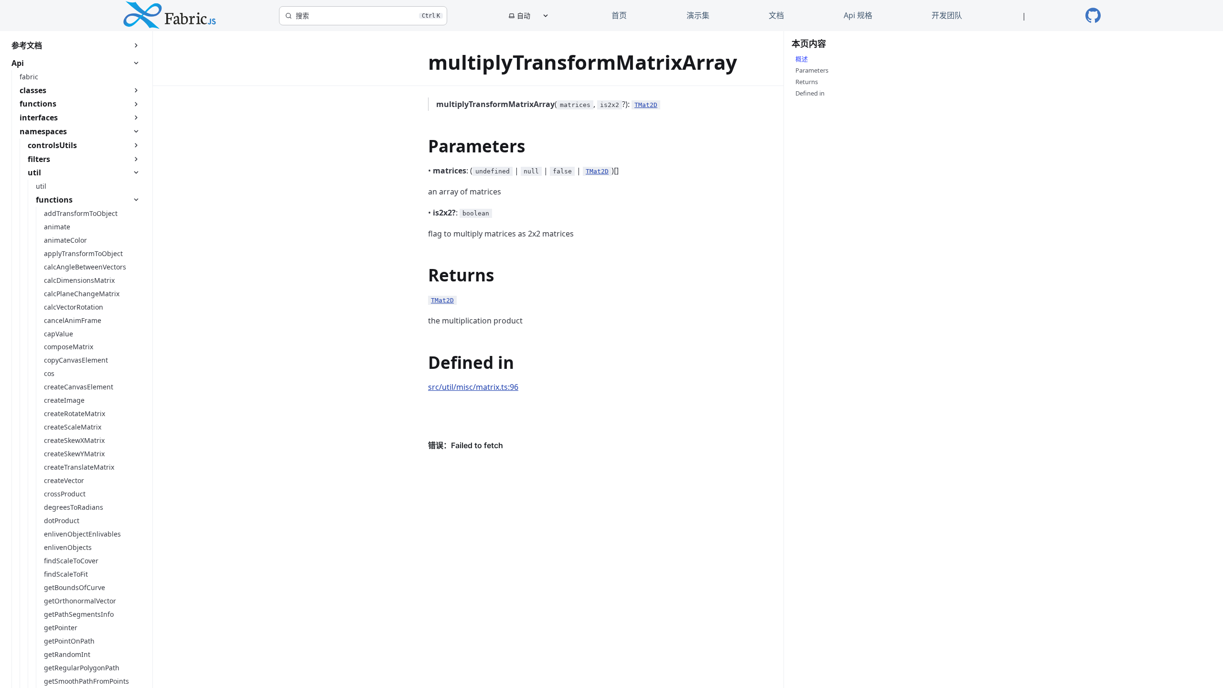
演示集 (698, 15)
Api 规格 (858, 15)
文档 (776, 15)
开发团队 (947, 15)
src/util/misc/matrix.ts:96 (473, 387)
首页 (619, 15)
